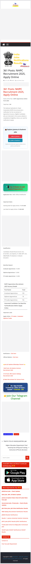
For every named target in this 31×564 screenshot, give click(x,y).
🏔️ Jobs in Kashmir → (15, 140)
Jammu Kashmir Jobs (8, 434)
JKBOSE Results (6, 515)
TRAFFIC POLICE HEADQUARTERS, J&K (15, 441)
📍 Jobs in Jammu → (15, 136)
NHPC (13, 80)
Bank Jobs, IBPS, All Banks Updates (11, 494)
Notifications (14, 515)
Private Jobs (5, 524)
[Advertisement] (15, 24)
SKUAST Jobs (5, 530)
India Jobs (16, 434)
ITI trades (13, 316)
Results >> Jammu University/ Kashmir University (15, 518)
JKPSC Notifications (21, 521)
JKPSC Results (12, 521)
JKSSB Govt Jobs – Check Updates (11, 491)
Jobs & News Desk (20, 80)
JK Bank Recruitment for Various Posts (13, 379)
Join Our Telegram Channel (17, 397)
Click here (13, 353)
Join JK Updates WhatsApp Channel (14, 364)
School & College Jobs (15, 524)
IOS (22, 389)
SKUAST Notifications (15, 530)
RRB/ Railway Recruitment (9, 511)
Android (17, 389)
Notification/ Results (22, 511)
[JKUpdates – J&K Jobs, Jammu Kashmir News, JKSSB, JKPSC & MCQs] (4, 44)
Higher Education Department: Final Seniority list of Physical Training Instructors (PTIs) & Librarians (16, 447)
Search (27, 458)
